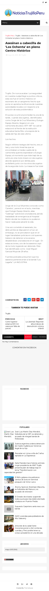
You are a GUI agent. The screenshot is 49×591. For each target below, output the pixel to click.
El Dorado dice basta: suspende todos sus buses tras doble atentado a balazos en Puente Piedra (30, 499)
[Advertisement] (24, 74)
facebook (42, 337)
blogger (28, 337)
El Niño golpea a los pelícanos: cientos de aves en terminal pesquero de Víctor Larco (27, 479)
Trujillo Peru (9, 36)
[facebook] (31, 584)
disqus (35, 337)
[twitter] (46, 2)
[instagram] (17, 584)
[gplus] (22, 584)
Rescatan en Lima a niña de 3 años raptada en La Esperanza (29, 454)
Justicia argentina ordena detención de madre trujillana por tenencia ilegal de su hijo (30, 446)
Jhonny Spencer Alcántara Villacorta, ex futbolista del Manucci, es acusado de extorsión (30, 489)
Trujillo (17, 36)
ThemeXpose (28, 588)
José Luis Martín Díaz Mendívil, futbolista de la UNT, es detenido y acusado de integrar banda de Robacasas (29, 435)
